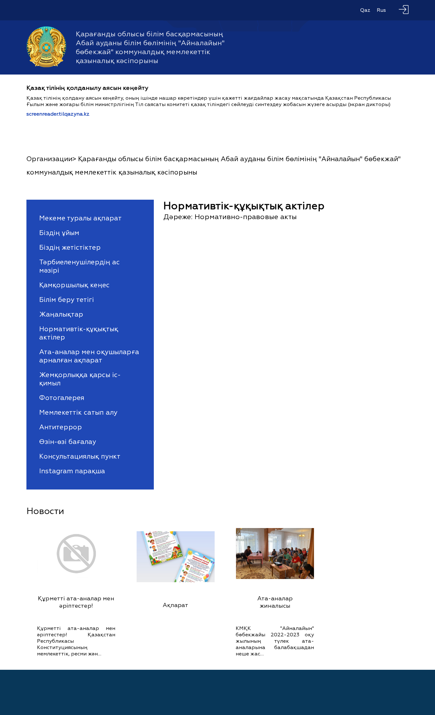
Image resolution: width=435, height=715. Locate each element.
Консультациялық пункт (79, 456)
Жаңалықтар (61, 314)
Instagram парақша (72, 471)
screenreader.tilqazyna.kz (57, 114)
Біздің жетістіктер (70, 247)
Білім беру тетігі (66, 300)
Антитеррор (60, 427)
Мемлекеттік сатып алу (78, 412)
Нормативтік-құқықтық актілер (78, 333)
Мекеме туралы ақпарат (80, 218)
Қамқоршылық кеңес (74, 285)
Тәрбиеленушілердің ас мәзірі (79, 266)
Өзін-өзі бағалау (67, 442)
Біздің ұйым (59, 233)
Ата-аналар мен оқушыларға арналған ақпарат (89, 356)
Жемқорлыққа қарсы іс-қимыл (80, 379)
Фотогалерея (61, 398)
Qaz (365, 10)
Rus (381, 10)
